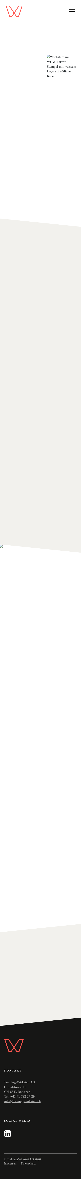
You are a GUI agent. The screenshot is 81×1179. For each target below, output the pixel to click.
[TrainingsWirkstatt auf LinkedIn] (7, 1136)
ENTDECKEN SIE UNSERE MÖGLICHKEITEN (31, 1014)
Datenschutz (28, 1163)
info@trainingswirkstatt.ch (22, 1101)
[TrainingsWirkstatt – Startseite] (14, 11)
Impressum (10, 1163)
